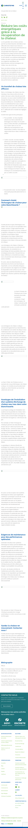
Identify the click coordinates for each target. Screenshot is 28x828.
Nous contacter (7, 706)
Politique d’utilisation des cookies (8, 820)
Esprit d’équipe (4, 793)
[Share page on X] (2, 17)
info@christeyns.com (19, 798)
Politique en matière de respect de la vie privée (12, 817)
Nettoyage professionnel (6, 745)
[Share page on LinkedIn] (4, 17)
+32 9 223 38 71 (18, 795)
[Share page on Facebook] (6, 17)
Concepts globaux (19, 749)
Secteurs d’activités (6, 733)
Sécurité (19, 820)
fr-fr (20, 5)
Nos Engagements (5, 782)
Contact (3, 768)
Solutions (17, 733)
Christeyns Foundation (6, 796)
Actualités (3, 763)
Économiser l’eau (19, 740)
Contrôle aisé (18, 746)
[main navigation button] (26, 5)
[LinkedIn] (19, 787)
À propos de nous (5, 760)
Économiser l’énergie (19, 743)
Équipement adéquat (19, 752)
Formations (17, 754)
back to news (4, 20)
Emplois (3, 771)
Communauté (4, 785)
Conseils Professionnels (20, 757)
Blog (2, 765)
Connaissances (4, 787)
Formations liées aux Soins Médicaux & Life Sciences (20, 773)
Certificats (3, 774)
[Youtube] (16, 787)
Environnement (4, 790)
